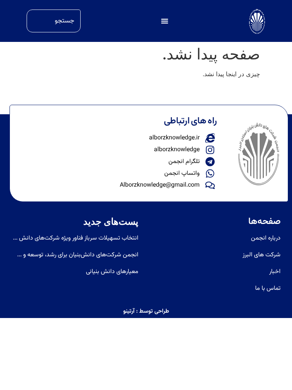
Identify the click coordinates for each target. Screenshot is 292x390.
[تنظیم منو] (164, 21)
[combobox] (54, 21)
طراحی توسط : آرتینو (146, 311)
